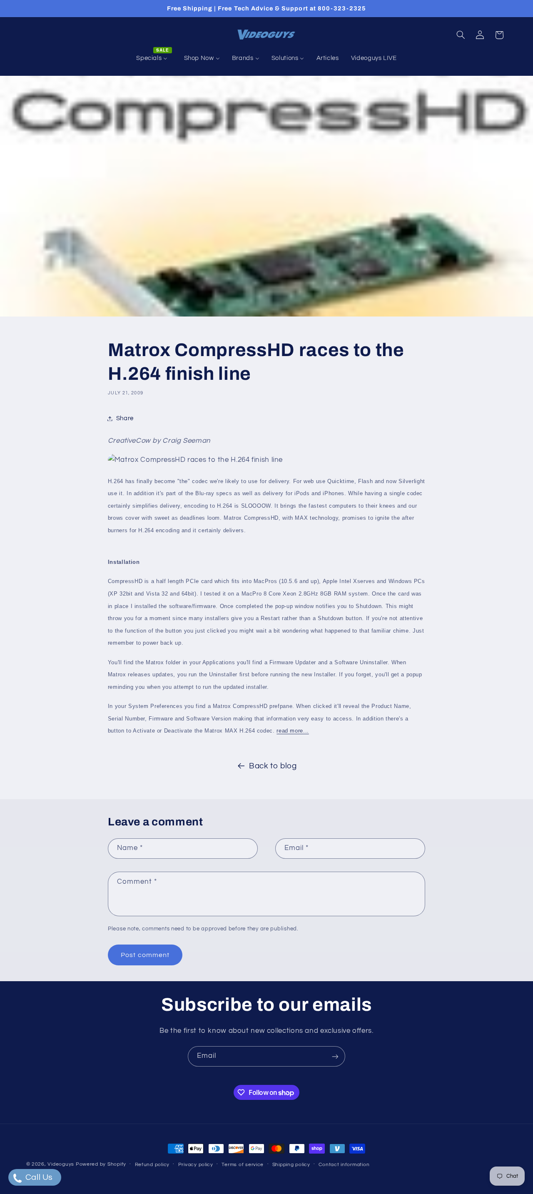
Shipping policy (291, 1164)
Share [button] (125, 418)
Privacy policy (195, 1164)
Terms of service (243, 1164)
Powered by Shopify (101, 1164)
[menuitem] (154, 58)
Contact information (344, 1164)
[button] (460, 35)
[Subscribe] (335, 1056)
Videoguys (60, 1164)
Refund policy (152, 1164)
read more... (292, 731)
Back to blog (273, 766)
